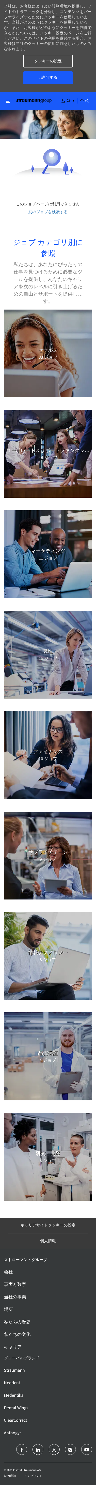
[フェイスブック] (21, 1449)
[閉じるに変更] (8, 101)
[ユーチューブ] (86, 1449)
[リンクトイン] (37, 1449)
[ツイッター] (54, 1449)
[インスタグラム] (70, 1449)
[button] (63, 100)
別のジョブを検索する (48, 211)
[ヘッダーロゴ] (34, 100)
